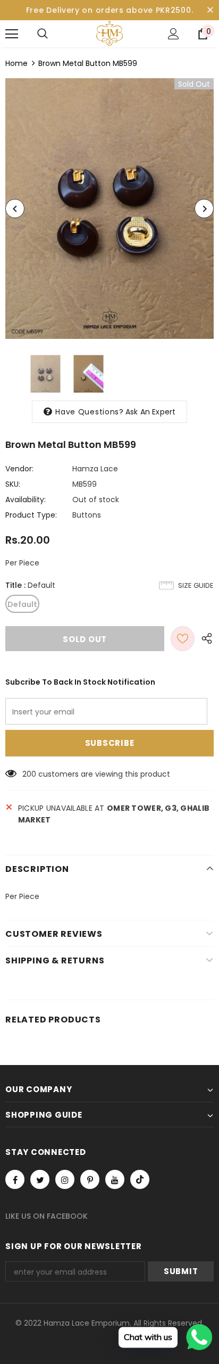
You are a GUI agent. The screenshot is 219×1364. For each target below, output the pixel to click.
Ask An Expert (150, 411)
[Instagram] (64, 1179)
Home (16, 63)
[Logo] (109, 33)
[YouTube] (114, 1179)
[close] (210, 10)
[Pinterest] (89, 1179)
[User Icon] (173, 33)
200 (29, 774)
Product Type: (31, 515)
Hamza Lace (95, 468)
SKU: (12, 484)
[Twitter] (39, 1179)
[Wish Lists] (183, 638)
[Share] (204, 638)
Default (22, 604)
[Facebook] (14, 1179)
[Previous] (14, 208)
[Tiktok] (139, 1179)
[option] (109, 208)
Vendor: (19, 468)
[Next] (204, 208)
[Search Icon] (42, 34)
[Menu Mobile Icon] (11, 34)
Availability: (25, 499)
